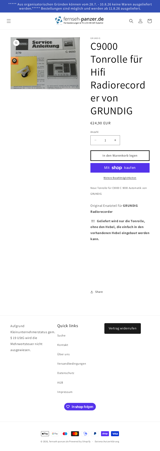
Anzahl (94, 132)
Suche (61, 335)
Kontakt (62, 345)
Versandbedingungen (71, 363)
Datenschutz (65, 373)
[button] (8, 21)
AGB (60, 382)
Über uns (63, 354)
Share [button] (99, 292)
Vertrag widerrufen (123, 328)
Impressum (64, 392)
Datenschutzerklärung (107, 441)
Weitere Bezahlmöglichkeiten (120, 177)
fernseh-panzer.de (59, 441)
